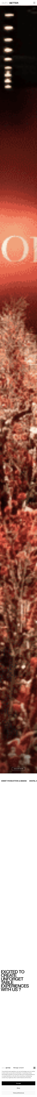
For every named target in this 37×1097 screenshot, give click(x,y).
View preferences (18, 1093)
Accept (18, 1083)
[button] (34, 1068)
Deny (18, 1088)
